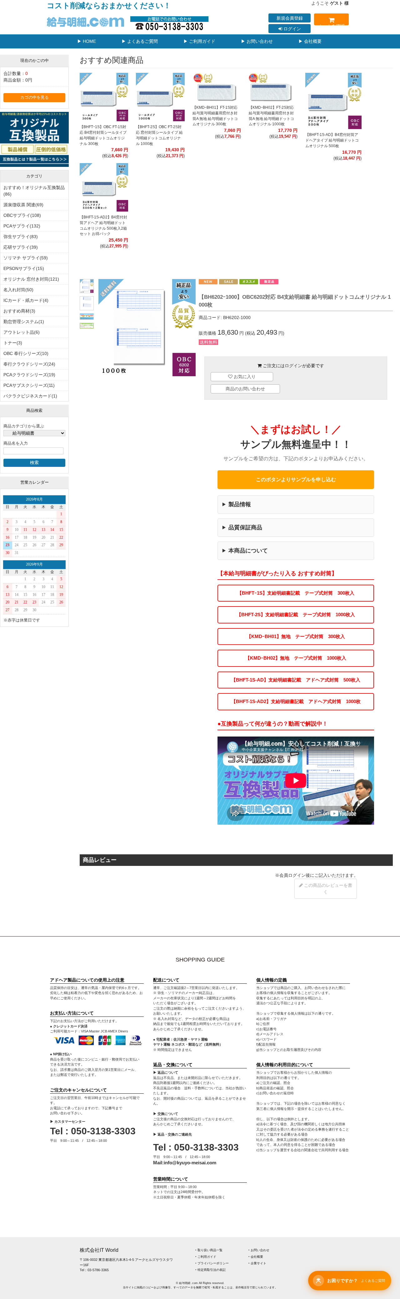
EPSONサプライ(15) (23, 268)
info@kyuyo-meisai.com (190, 1162)
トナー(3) (12, 342)
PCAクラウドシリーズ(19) (29, 374)
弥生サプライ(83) (20, 236)
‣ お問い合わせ (258, 1250)
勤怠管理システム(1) (23, 321)
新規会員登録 (290, 18)
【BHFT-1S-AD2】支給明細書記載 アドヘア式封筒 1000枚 (296, 701)
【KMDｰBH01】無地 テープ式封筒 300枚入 (296, 636)
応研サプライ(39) (20, 247)
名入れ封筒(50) (18, 289)
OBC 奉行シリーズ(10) (25, 353)
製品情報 (239, 504)
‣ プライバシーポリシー (212, 1263)
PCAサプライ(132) (21, 225)
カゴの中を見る (34, 97)
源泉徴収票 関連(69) (23, 204)
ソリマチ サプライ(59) (25, 257)
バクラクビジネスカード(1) (30, 395)
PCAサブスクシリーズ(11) (29, 385)
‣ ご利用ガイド (205, 1256)
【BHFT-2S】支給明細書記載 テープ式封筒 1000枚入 (296, 614)
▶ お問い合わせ (257, 41)
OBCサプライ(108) (22, 215)
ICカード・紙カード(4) (25, 300)
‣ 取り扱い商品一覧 (208, 1250)
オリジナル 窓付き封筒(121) (31, 279)
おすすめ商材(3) (19, 310)
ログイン (291, 28)
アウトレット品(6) (21, 332)
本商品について (248, 550)
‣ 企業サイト (257, 1263)
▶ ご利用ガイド (199, 41)
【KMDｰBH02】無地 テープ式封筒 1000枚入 (295, 658)
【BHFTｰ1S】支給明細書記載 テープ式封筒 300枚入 (295, 593)
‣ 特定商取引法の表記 (210, 1270)
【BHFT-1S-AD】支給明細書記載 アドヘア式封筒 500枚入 (295, 679)
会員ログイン (292, 875)
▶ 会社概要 (310, 41)
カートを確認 (331, 24)
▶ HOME (86, 41)
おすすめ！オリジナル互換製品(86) (34, 191)
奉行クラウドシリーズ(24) (29, 364)
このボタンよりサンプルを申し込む (296, 479)
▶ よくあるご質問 (140, 41)
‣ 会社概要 (255, 1256)
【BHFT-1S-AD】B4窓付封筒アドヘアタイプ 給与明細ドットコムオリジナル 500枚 (332, 140)
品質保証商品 (245, 527)
